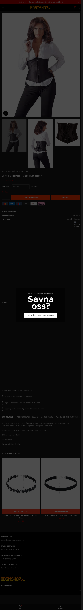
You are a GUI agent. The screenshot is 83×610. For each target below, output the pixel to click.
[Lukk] (64, 285)
